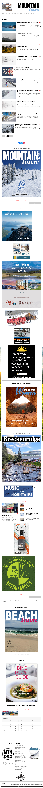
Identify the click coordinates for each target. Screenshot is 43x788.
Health (14, 16)
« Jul (3, 735)
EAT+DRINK (15, 13)
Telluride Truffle (7, 515)
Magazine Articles (21, 501)
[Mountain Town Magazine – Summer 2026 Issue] (22, 510)
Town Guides (6, 16)
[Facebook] (18, 143)
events (8, 13)
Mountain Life (24, 13)
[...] (40, 27)
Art (3, 13)
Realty (33, 13)
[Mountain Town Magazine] (21, 6)
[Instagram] (24, 143)
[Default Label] (22, 145)
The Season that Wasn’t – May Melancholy (27, 56)
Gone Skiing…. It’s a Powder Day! (22, 67)
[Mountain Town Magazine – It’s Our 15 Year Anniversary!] (22, 515)
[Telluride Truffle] (10, 512)
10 (4, 726)
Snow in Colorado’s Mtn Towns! (24, 33)
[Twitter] (21, 143)
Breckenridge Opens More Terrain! (25, 79)
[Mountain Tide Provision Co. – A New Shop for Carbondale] (22, 520)
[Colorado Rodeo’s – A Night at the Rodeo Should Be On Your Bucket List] (22, 506)
